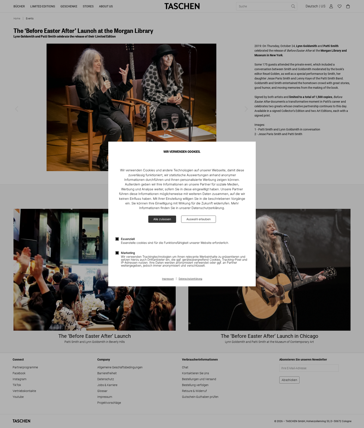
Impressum (168, 279)
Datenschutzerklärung (190, 279)
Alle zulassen (162, 219)
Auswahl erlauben (198, 219)
